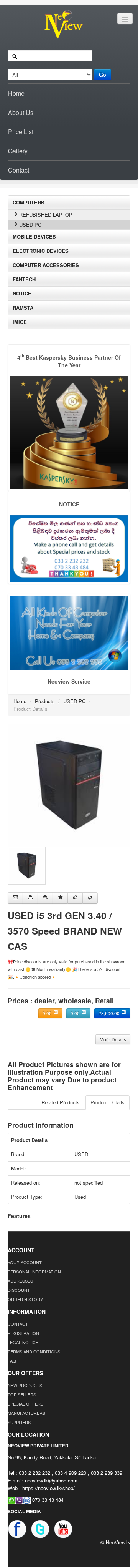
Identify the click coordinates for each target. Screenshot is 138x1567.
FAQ (12, 1361)
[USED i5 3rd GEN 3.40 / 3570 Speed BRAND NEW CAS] (69, 784)
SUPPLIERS (19, 1422)
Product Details (107, 1102)
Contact (18, 170)
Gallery (18, 150)
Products (45, 701)
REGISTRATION (23, 1333)
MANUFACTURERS (26, 1413)
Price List (20, 131)
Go (102, 74)
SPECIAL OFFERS (25, 1404)
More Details (113, 1039)
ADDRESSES (20, 1281)
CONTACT (18, 1324)
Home (16, 93)
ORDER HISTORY (25, 1299)
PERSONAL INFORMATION (34, 1271)
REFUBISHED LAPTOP (45, 214)
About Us (20, 112)
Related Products (60, 1102)
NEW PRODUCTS (25, 1385)
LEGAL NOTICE (23, 1342)
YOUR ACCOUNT (25, 1262)
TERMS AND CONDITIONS (34, 1351)
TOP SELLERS (22, 1394)
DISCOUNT (19, 1290)
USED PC (30, 224)
